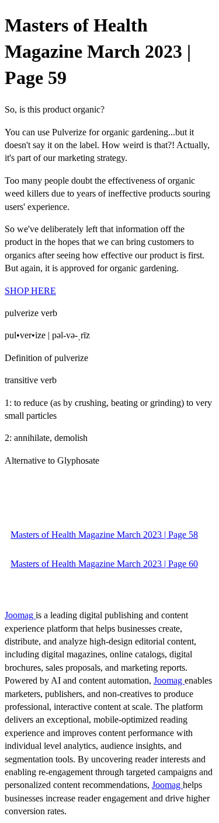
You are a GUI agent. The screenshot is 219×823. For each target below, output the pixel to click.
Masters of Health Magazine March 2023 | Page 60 (104, 564)
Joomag (20, 615)
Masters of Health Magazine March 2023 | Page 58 (104, 535)
